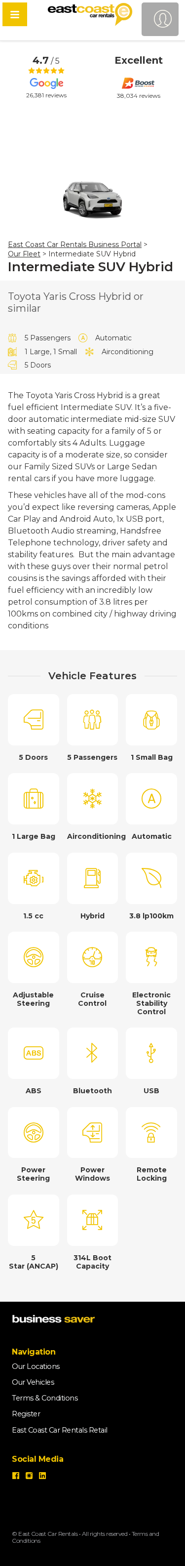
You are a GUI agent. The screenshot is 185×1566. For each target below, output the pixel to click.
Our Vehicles (33, 1382)
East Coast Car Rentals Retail (60, 1430)
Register (26, 1413)
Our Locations (36, 1366)
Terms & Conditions (44, 1398)
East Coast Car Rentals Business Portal (75, 244)
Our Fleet (24, 253)
